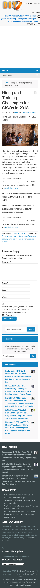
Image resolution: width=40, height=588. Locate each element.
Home (7, 83)
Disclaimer (27, 579)
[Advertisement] (20, 47)
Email (4, 290)
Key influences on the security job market (19, 511)
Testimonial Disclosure (22, 585)
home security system (10, 236)
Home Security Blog (19, 233)
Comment (6, 262)
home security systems (27, 236)
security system (21, 239)
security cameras (8, 239)
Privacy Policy (17, 579)
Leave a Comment (29, 112)
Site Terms (6, 579)
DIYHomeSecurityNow (25, 571)
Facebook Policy (18, 582)
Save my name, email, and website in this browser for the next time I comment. (17, 308)
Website (5, 297)
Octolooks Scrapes (11, 188)
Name (5, 283)
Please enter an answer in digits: (14, 312)
